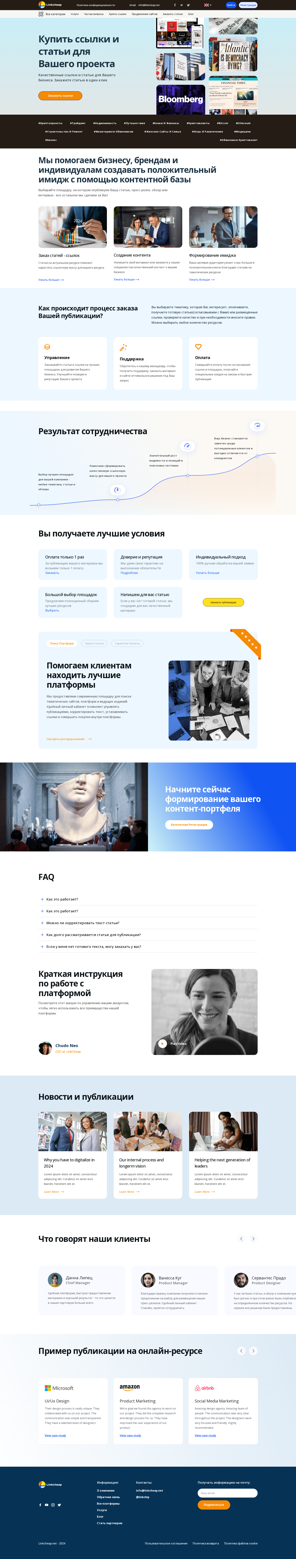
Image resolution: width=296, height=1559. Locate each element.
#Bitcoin (222, 123)
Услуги (75, 14)
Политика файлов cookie (241, 1543)
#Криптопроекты (50, 123)
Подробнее (129, 572)
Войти (231, 5)
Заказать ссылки (60, 95)
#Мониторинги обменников (113, 131)
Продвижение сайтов (144, 14)
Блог (191, 14)
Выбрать (52, 610)
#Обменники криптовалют (239, 140)
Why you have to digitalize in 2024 (69, 1163)
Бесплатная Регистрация (189, 825)
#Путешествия (134, 123)
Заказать (52, 572)
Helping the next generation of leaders (222, 1163)
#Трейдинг (78, 123)
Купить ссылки (117, 14)
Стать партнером (109, 1523)
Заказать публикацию (223, 602)
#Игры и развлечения (207, 131)
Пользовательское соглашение (166, 1543)
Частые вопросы (93, 14)
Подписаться (214, 1504)
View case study (55, 1435)
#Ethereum (243, 123)
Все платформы (108, 1503)
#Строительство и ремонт (64, 131)
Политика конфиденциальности (96, 5)
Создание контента (132, 255)
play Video (178, 1044)
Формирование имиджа (212, 255)
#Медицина (242, 131)
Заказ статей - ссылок (58, 255)
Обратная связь (108, 1497)
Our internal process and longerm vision (141, 1163)
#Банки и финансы (166, 123)
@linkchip (142, 1497)
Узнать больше (48, 279)
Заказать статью (173, 14)
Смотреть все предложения (65, 739)
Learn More (51, 1191)
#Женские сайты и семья (162, 131)
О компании (105, 1490)
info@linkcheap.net (149, 5)
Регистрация (248, 5)
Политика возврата (206, 1543)
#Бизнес (51, 140)
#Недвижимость (105, 123)
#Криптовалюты (198, 123)
